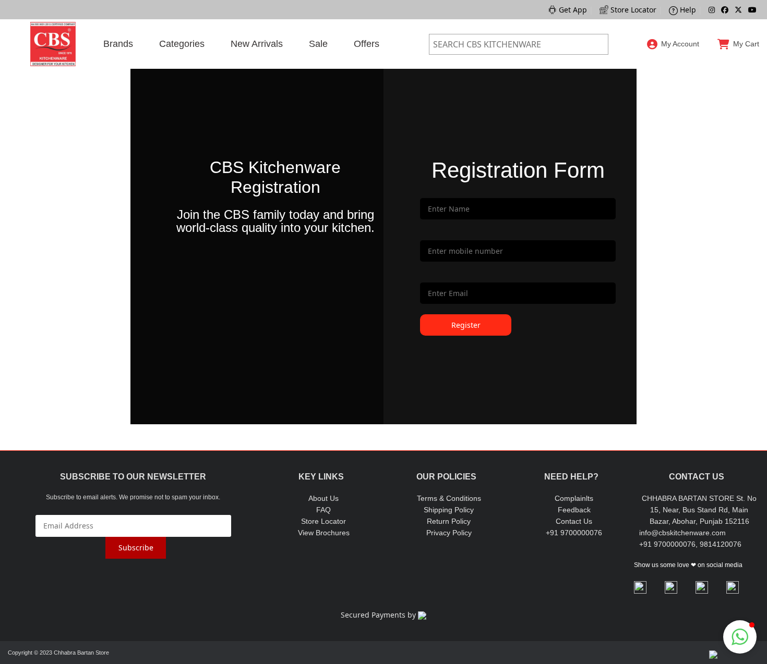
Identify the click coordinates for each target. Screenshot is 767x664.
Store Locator (323, 521)
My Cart (746, 44)
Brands (118, 44)
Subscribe (135, 547)
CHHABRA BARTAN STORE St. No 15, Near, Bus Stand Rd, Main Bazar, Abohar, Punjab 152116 (699, 509)
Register (673, 94)
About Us (323, 498)
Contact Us (574, 521)
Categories (182, 44)
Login (673, 68)
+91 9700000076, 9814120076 (690, 544)
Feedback (574, 510)
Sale (318, 44)
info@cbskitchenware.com (682, 532)
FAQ (323, 510)
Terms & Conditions (449, 498)
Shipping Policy (449, 510)
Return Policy (449, 521)
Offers (366, 44)
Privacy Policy (449, 532)
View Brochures (324, 532)
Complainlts (574, 498)
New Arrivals (257, 44)
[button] (740, 637)
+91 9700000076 (574, 532)
